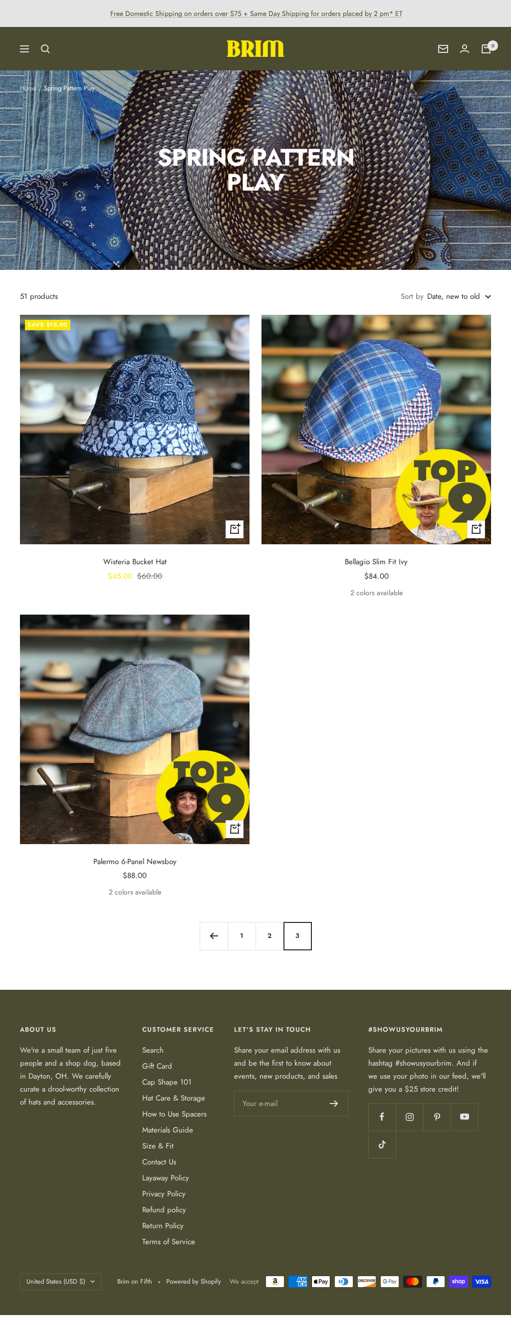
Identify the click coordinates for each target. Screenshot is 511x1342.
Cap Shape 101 (167, 1082)
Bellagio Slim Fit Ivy (376, 561)
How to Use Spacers (174, 1114)
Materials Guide (167, 1129)
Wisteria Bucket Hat (135, 561)
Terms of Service (168, 1241)
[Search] (45, 48)
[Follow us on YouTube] (464, 1116)
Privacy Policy (164, 1193)
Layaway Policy (165, 1177)
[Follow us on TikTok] (382, 1144)
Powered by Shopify (193, 1281)
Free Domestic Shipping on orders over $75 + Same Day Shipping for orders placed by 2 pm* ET (256, 13)
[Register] (334, 1103)
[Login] (464, 48)
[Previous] (214, 936)
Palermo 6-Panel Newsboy (135, 861)
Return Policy (163, 1225)
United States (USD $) (55, 1281)
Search (153, 1050)
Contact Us (159, 1161)
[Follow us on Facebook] (382, 1116)
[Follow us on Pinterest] (437, 1116)
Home (28, 88)
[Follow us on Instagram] (409, 1116)
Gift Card (157, 1066)
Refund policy (164, 1209)
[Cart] (486, 48)
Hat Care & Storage (173, 1098)
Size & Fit (158, 1145)
